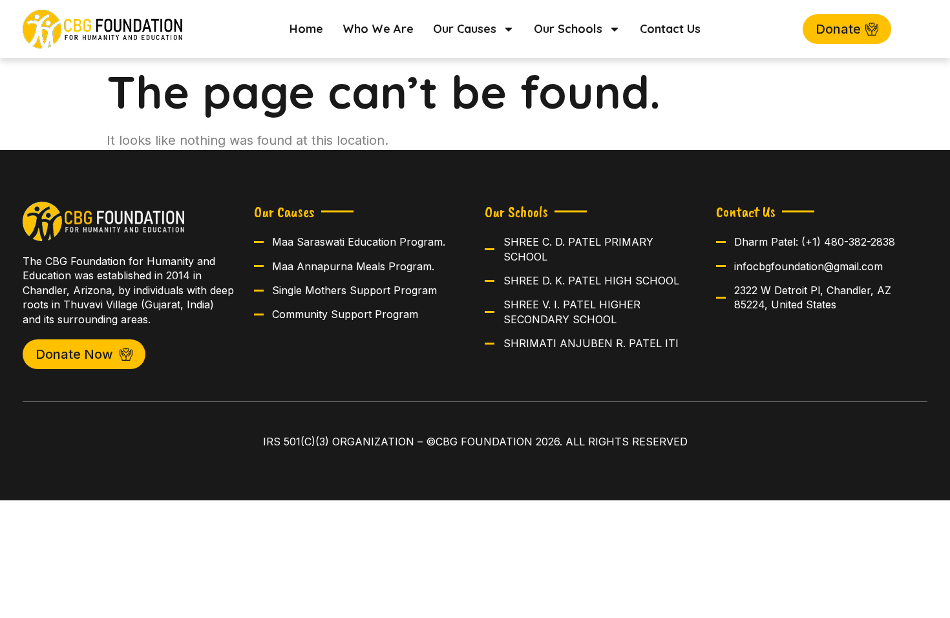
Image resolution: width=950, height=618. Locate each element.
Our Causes (464, 28)
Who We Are (378, 28)
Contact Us (670, 28)
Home (306, 28)
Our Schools (568, 28)
